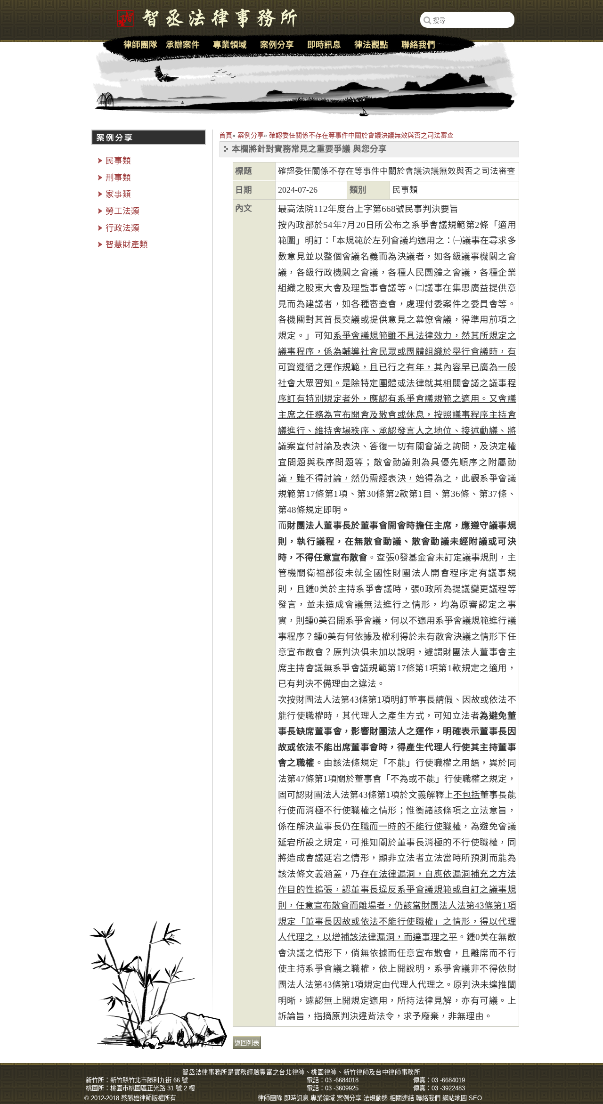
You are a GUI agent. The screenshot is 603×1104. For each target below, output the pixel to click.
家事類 (118, 194)
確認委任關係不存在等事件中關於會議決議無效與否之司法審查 (361, 135)
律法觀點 (371, 44)
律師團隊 (140, 44)
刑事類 (118, 177)
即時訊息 (324, 44)
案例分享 (250, 135)
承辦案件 (183, 44)
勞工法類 (122, 211)
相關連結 (402, 1098)
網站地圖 (454, 1098)
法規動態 (375, 1098)
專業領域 (230, 44)
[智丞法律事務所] (202, 16)
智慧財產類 (127, 244)
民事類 (118, 160)
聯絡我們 (418, 44)
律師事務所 (404, 1072)
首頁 (225, 135)
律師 (298, 1072)
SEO (475, 1098)
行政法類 (122, 228)
